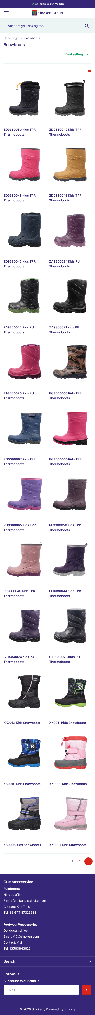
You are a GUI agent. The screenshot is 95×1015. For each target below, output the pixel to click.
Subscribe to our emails (21, 981)
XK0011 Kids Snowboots (67, 723)
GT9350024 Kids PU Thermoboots (19, 659)
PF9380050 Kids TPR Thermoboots (65, 527)
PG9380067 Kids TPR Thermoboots (20, 461)
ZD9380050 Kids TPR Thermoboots (20, 132)
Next (88, 861)
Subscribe (86, 990)
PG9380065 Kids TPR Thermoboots (20, 527)
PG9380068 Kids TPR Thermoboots (65, 395)
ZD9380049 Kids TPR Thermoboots (65, 132)
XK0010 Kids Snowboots (22, 784)
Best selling (74, 54)
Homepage (11, 38)
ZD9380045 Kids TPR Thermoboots (20, 263)
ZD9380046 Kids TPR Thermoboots (65, 198)
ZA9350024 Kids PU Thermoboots (64, 263)
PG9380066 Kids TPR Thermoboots (65, 461)
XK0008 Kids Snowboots (22, 845)
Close (47, 961)
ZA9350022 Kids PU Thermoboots (19, 329)
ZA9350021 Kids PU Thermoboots (64, 329)
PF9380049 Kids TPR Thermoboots (19, 593)
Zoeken (86, 26)
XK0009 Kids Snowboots (68, 784)
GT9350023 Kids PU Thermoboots (64, 659)
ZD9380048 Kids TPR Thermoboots (20, 198)
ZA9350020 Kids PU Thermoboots (19, 395)
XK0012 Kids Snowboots (22, 723)
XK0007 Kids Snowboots (68, 845)
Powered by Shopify (60, 1009)
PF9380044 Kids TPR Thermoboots (65, 593)
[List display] (89, 70)
